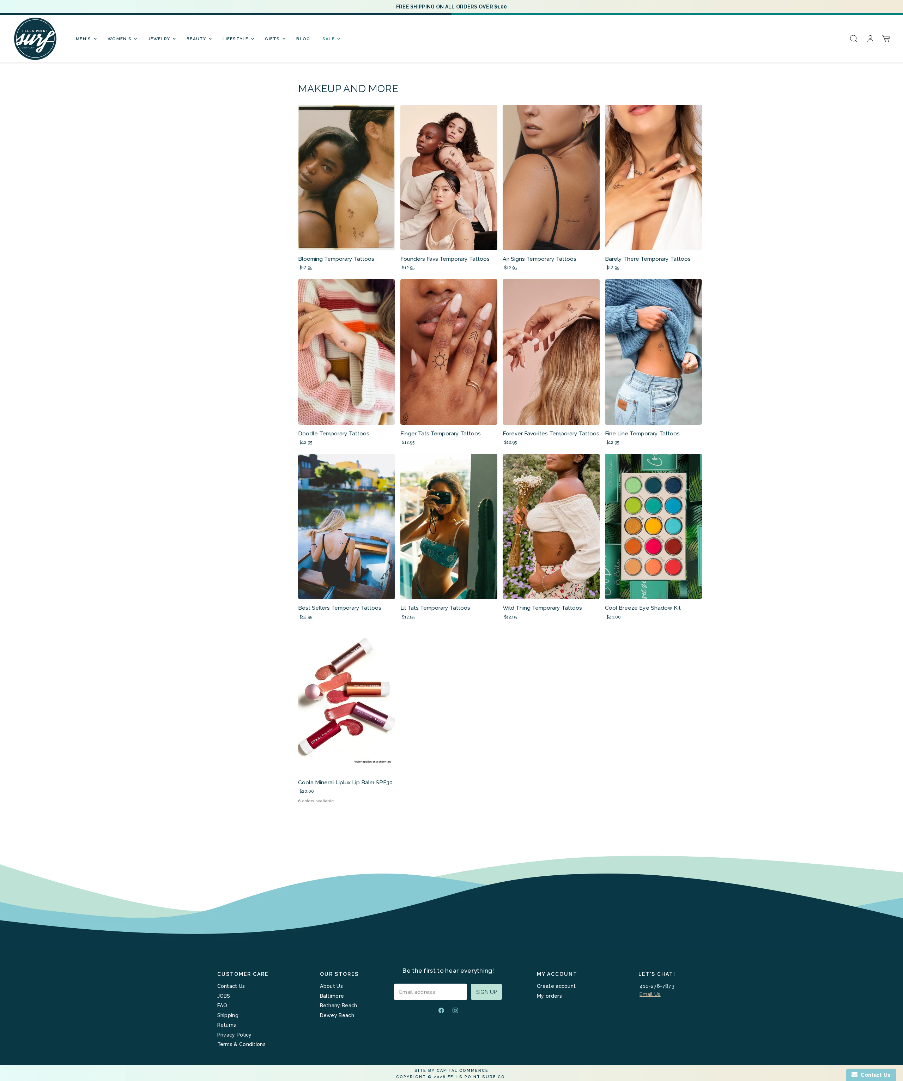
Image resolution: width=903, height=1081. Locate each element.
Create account (556, 986)
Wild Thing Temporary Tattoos (542, 607)
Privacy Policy (234, 1035)
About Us (331, 986)
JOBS (223, 996)
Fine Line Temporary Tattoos (642, 433)
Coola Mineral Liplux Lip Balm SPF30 (345, 782)
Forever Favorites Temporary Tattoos (551, 433)
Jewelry (160, 38)
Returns (226, 1025)
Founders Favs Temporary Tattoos (445, 258)
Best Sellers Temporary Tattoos (339, 607)
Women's (120, 38)
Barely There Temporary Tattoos (648, 258)
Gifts (273, 38)
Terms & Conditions (241, 1044)
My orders (549, 996)
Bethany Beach (338, 1005)
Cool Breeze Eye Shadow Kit (643, 607)
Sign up (486, 992)
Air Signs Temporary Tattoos (539, 258)
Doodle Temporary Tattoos (333, 433)
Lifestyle (236, 38)
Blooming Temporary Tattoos (336, 258)
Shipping (227, 1015)
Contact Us (231, 986)
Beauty (197, 38)
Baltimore (332, 996)
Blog (303, 38)
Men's (84, 38)
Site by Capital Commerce (451, 1070)
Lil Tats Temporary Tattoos (435, 607)
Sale (329, 38)
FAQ (222, 1005)
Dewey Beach (337, 1015)
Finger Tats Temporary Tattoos (440, 433)
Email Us (650, 994)
